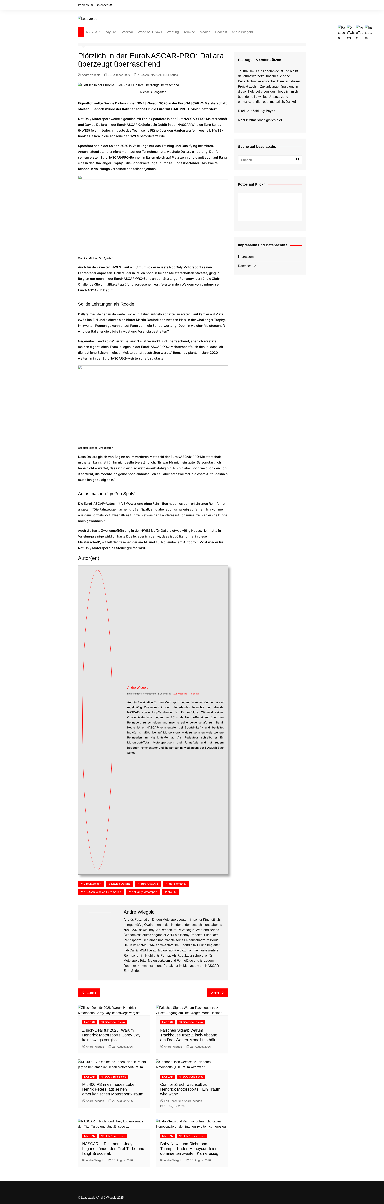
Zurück (91, 992)
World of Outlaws (150, 32)
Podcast (221, 32)
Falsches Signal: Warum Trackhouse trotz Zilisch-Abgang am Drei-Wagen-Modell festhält (188, 1035)
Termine (189, 32)
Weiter (215, 992)
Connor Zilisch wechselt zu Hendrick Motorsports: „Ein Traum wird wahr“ (190, 1089)
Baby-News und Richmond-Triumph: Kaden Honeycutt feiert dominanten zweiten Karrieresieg (189, 1149)
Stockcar (127, 32)
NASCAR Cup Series (113, 1022)
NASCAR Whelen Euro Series (102, 891)
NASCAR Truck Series (192, 1136)
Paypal (271, 111)
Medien (205, 32)
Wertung (173, 32)
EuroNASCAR (149, 883)
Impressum (85, 5)
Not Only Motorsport (144, 891)
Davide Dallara (120, 883)
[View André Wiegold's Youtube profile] (119, 724)
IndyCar (110, 32)
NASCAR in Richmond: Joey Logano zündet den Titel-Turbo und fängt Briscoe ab (113, 1149)
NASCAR (93, 32)
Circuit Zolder (92, 883)
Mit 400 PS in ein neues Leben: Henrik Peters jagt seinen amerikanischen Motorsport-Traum (112, 1089)
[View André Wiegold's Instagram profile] (119, 734)
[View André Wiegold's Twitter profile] (119, 715)
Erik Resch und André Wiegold (183, 1100)
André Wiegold (242, 32)
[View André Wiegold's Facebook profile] (119, 706)
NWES (172, 891)
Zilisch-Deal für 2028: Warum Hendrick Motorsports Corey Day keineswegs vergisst (111, 1035)
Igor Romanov (177, 883)
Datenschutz (104, 5)
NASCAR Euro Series (164, 74)
